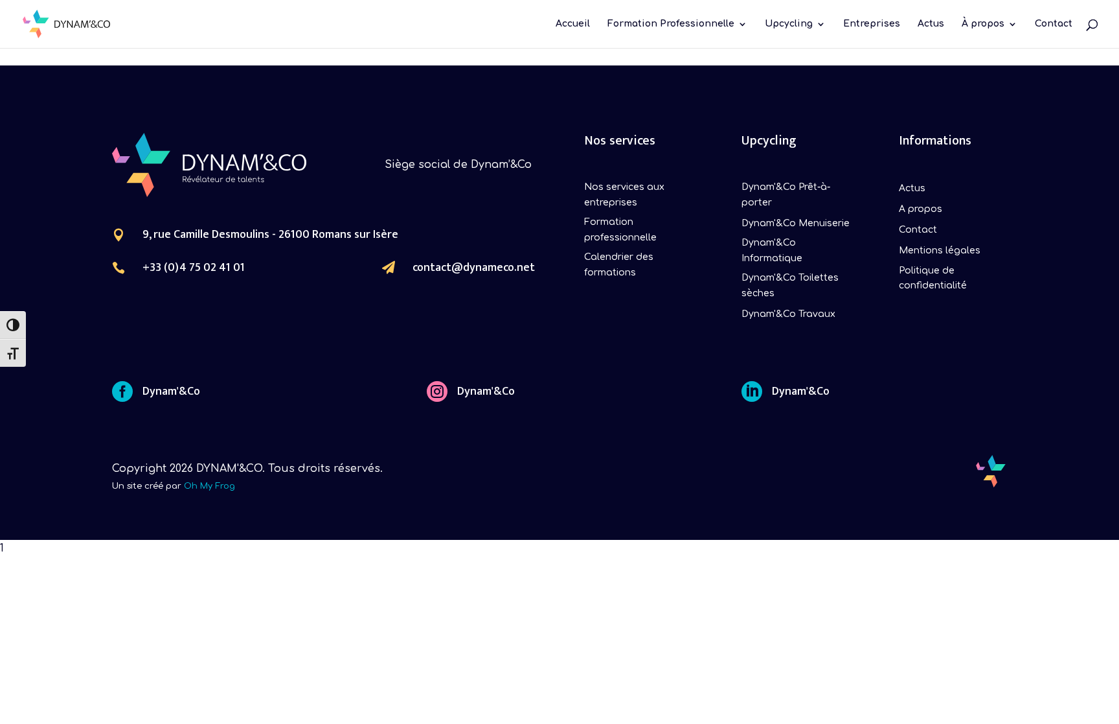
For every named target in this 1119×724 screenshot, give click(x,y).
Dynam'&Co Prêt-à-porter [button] (785, 194)
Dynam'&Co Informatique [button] (771, 250)
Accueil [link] (573, 24)
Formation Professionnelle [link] (670, 24)
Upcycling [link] (789, 24)
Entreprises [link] (871, 24)
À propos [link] (983, 24)
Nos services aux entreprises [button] (624, 194)
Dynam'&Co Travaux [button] (788, 314)
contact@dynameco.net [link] (474, 267)
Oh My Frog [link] (209, 486)
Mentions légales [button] (939, 250)
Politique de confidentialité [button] (933, 278)
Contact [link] (1053, 24)
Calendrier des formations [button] (618, 264)
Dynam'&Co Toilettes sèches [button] (790, 285)
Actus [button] (912, 188)
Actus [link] (931, 24)
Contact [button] (918, 230)
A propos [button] (920, 209)
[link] (66, 23)
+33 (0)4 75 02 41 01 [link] (193, 267)
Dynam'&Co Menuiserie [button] (795, 223)
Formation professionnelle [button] (620, 229)
